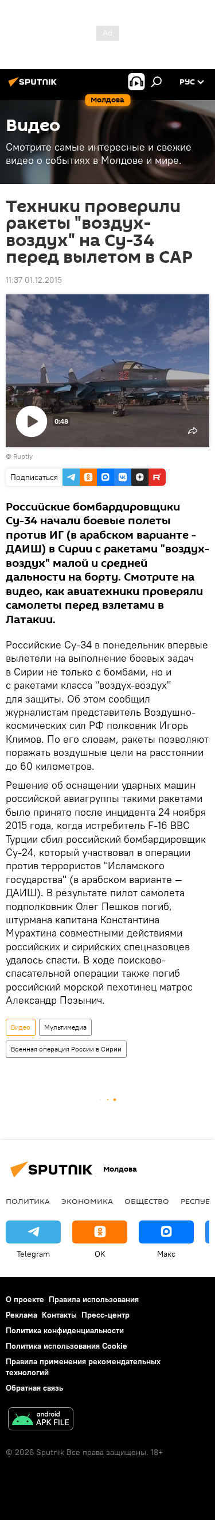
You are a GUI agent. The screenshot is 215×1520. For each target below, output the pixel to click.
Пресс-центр (105, 1315)
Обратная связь (34, 1388)
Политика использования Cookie (66, 1346)
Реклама (21, 1315)
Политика (28, 1201)
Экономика (87, 1201)
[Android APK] (41, 1420)
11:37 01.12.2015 (34, 280)
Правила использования (94, 1299)
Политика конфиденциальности (65, 1330)
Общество (146, 1201)
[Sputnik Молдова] (34, 86)
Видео (20, 1027)
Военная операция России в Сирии (66, 1049)
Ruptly (23, 456)
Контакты (59, 1315)
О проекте (25, 1299)
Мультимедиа (65, 1027)
